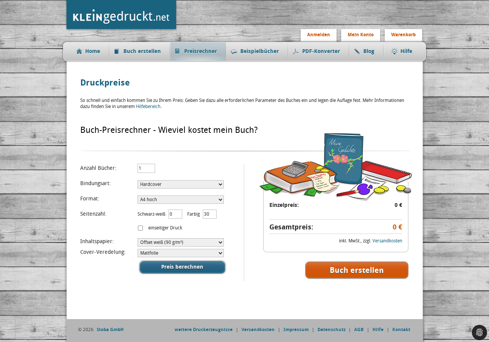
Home (92, 51)
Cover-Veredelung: (103, 252)
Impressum (296, 329)
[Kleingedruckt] (123, 29)
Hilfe (406, 51)
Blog (368, 51)
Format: (89, 198)
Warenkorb (403, 34)
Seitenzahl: (93, 214)
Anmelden (318, 34)
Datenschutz (331, 329)
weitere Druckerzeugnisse (204, 329)
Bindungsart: (95, 183)
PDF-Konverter (321, 51)
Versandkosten (387, 241)
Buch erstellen (142, 51)
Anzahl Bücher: (98, 168)
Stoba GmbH (110, 329)
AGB (359, 329)
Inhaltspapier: (97, 241)
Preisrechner (200, 51)
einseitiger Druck (164, 228)
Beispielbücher (259, 51)
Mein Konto (361, 34)
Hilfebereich (148, 106)
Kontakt (401, 329)
